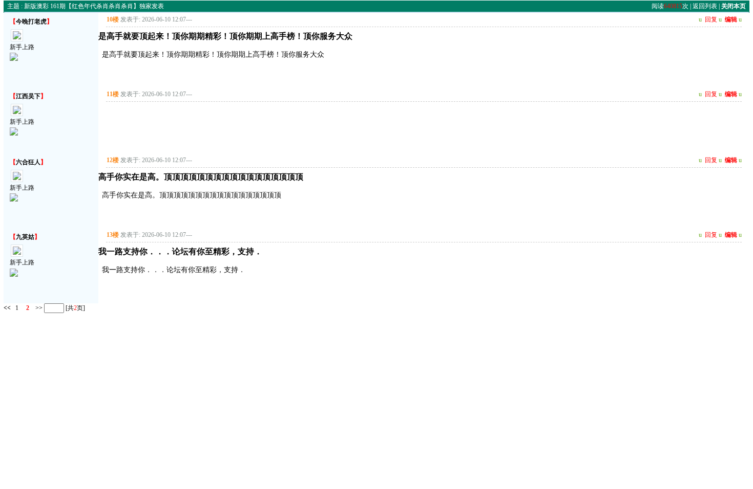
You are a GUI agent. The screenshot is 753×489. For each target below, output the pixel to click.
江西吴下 (28, 96)
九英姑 (25, 236)
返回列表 (705, 6)
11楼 (113, 94)
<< (7, 307)
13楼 (113, 234)
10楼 (113, 19)
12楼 (113, 160)
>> (38, 307)
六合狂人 (28, 162)
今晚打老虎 (31, 21)
